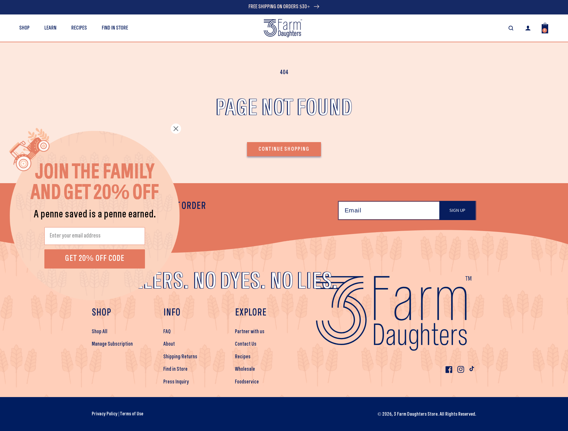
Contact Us (245, 344)
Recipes (243, 357)
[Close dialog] (176, 128)
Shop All (99, 331)
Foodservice (247, 382)
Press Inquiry (176, 382)
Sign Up (457, 210)
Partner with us (249, 331)
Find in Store (175, 369)
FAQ (167, 331)
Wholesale (245, 369)
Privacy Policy (104, 414)
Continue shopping (284, 149)
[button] (50, 28)
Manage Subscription (112, 344)
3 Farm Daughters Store (416, 414)
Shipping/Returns (180, 357)
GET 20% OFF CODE (95, 259)
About (169, 344)
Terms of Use (131, 414)
